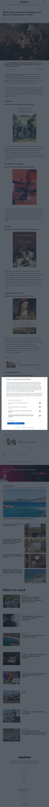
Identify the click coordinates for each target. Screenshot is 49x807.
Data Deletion (17, 427)
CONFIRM (16, 423)
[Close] (45, 379)
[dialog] (24, 403)
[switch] (39, 403)
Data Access (24, 427)
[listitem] (24, 400)
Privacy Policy (31, 427)
